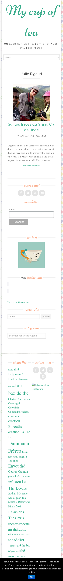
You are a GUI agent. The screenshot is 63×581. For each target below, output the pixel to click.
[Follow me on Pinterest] (35, 193)
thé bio (26, 545)
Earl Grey (13, 456)
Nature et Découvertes (19, 501)
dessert (24, 451)
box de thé (18, 393)
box (19, 385)
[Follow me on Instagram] (42, 193)
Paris (20, 517)
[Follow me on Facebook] (21, 193)
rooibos (22, 530)
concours (13, 416)
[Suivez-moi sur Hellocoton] (43, 388)
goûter (11, 476)
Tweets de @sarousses (18, 302)
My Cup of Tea (17, 498)
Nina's (11, 506)
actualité (13, 369)
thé (19, 545)
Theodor (12, 545)
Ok (31, 577)
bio (20, 379)
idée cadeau (22, 476)
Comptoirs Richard (18, 411)
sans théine (25, 534)
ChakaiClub (15, 399)
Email (12, 209)
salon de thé (14, 534)
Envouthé (16, 466)
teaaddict (16, 540)
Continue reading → (31, 165)
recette (13, 523)
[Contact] (31, 255)
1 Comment (40, 136)
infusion (14, 481)
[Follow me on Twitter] (28, 193)
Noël (19, 506)
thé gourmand (14, 551)
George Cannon (18, 471)
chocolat (26, 399)
